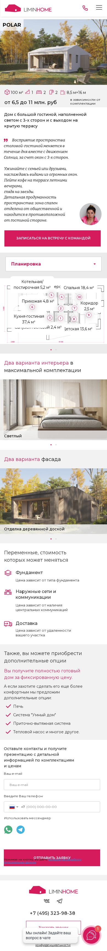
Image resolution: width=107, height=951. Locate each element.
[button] (51, 350)
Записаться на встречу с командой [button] (53, 238)
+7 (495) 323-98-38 (52, 913)
